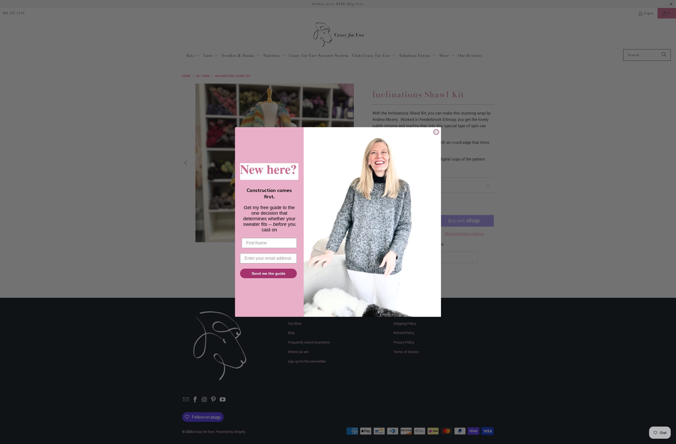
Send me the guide (268, 273)
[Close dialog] (436, 132)
